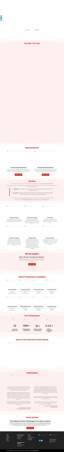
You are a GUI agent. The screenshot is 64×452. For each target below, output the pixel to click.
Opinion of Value (20, 444)
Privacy (29, 436)
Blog (48, 3)
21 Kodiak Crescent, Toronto (32, 114)
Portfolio (44, 3)
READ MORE (18, 174)
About (51, 3)
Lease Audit (19, 445)
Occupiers (36, 29)
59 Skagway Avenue (32, 103)
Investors (27, 29)
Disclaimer (30, 438)
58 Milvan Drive (32, 83)
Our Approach (19, 436)
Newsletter (30, 439)
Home (30, 3)
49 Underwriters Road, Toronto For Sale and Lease (32, 134)
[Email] (1, 20)
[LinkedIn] (1, 18)
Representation (36, 3)
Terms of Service (31, 437)
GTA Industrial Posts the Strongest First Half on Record (30, 421)
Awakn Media (35, 450)
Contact (56, 3)
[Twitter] (1, 16)
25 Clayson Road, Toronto (32, 124)
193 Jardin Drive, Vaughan (32, 93)
